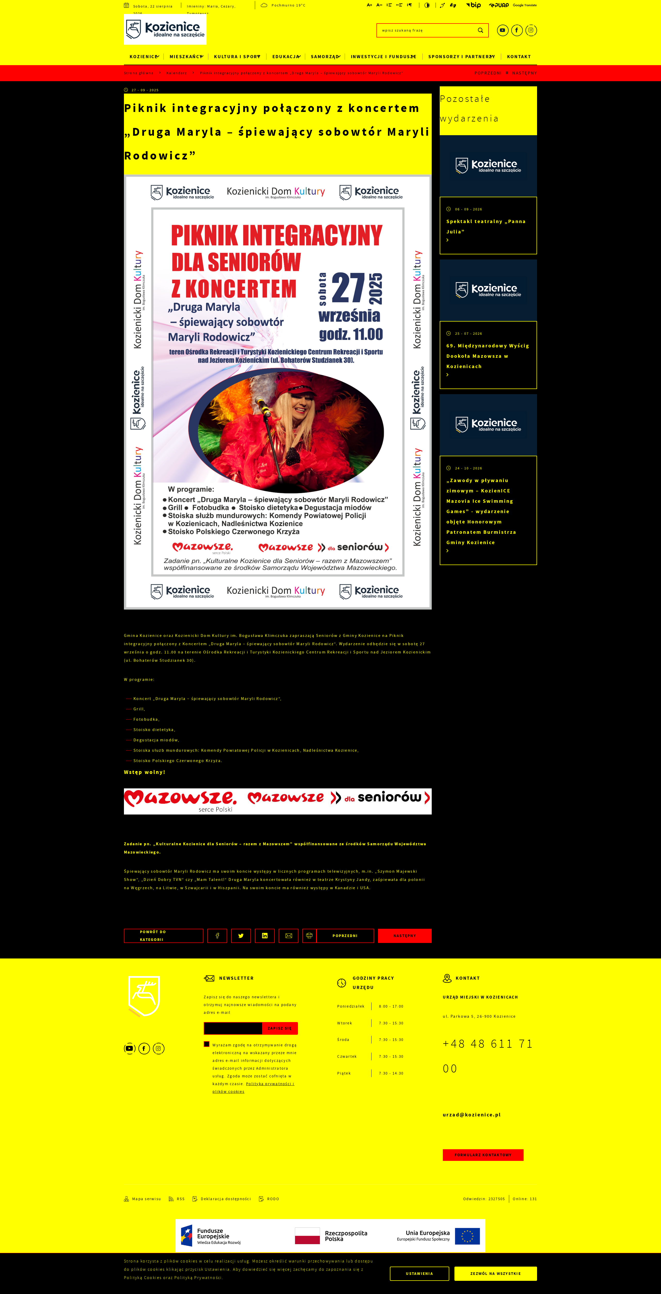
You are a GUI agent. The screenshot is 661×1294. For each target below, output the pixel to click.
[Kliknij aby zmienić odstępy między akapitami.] (409, 6)
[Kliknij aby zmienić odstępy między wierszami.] (389, 6)
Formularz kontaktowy (483, 1155)
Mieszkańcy (186, 57)
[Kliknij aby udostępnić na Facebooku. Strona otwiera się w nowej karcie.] (217, 936)
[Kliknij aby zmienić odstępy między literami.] (379, 6)
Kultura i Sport (237, 57)
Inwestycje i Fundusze (384, 57)
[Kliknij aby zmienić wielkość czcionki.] (370, 6)
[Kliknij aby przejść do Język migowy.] (453, 5)
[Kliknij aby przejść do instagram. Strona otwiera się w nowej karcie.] (531, 30)
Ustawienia (419, 1273)
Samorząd (325, 57)
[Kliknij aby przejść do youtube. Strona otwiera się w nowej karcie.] (503, 30)
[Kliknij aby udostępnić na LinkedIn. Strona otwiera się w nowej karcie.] (265, 936)
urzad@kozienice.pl (472, 1114)
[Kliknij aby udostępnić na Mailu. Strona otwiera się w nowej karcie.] (288, 936)
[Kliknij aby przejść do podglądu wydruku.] (309, 936)
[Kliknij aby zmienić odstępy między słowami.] (399, 6)
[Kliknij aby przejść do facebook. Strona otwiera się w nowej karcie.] (517, 30)
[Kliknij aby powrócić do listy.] (507, 73)
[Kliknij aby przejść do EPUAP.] (499, 5)
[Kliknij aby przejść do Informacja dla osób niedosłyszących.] (443, 5)
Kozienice (144, 57)
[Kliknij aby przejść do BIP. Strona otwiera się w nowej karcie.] (472, 5)
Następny (524, 73)
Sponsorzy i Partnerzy (461, 57)
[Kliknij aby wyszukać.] (481, 30)
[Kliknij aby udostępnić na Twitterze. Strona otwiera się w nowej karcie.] (241, 936)
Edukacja (286, 57)
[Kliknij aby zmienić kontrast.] (427, 5)
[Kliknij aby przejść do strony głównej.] (169, 31)
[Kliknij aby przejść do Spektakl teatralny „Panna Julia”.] (488, 166)
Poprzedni (488, 73)
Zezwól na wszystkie (495, 1273)
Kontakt (519, 57)
